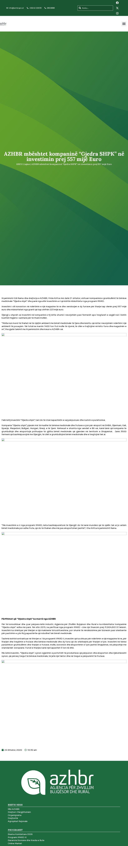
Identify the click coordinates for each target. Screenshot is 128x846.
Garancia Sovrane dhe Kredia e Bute (26, 840)
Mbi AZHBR (13, 809)
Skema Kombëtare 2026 (20, 834)
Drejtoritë (13, 818)
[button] (123, 23)
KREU (19, 164)
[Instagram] (117, 13)
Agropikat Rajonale (17, 821)
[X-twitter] (117, 8)
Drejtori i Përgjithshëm (19, 812)
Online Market (15, 843)
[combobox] (95, 8)
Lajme (27, 164)
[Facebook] (117, 2)
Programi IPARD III (17, 837)
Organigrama (14, 815)
